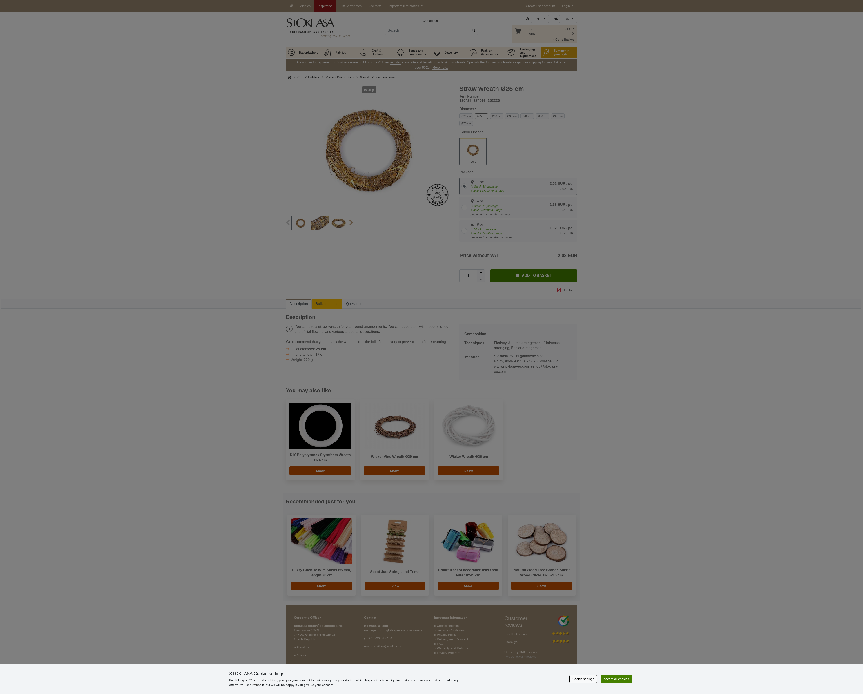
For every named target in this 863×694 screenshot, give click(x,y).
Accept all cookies (616, 679)
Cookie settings (583, 679)
